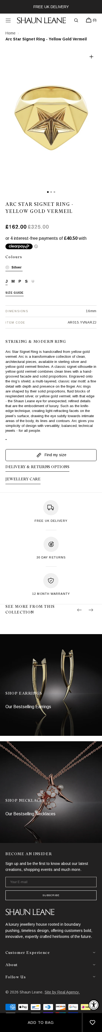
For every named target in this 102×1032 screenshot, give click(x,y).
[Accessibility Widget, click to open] (93, 1004)
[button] (8, 20)
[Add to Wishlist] (92, 1022)
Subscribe (50, 895)
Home (10, 33)
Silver (16, 267)
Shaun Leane (31, 992)
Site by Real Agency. (62, 992)
